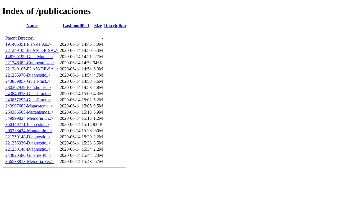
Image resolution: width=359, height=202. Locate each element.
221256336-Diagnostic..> (28, 143)
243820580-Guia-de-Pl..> (28, 155)
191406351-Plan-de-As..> (28, 44)
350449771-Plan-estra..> (27, 124)
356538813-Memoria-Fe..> (29, 161)
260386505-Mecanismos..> (29, 112)
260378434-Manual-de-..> (28, 130)
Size (98, 25)
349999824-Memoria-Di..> (29, 118)
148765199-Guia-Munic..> (29, 56)
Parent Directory (19, 38)
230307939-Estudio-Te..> (28, 87)
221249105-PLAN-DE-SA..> (32, 50)
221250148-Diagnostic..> (28, 136)
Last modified (76, 25)
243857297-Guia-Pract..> (28, 99)
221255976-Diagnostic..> (28, 75)
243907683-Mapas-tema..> (29, 106)
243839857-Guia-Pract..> (28, 81)
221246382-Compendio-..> (29, 62)
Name (32, 25)
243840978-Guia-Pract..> (28, 93)
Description (115, 25)
